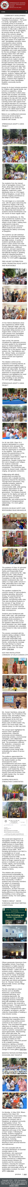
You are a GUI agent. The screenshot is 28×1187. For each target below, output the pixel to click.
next (25, 1174)
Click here (22, 258)
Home (3, 12)
